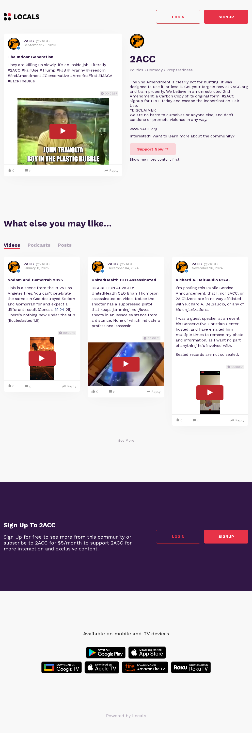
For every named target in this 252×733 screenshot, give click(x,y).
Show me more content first (154, 159)
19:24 (59, 309)
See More (126, 440)
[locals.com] (21, 16)
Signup (226, 17)
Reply (113, 170)
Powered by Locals (126, 715)
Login (178, 17)
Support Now (150, 149)
